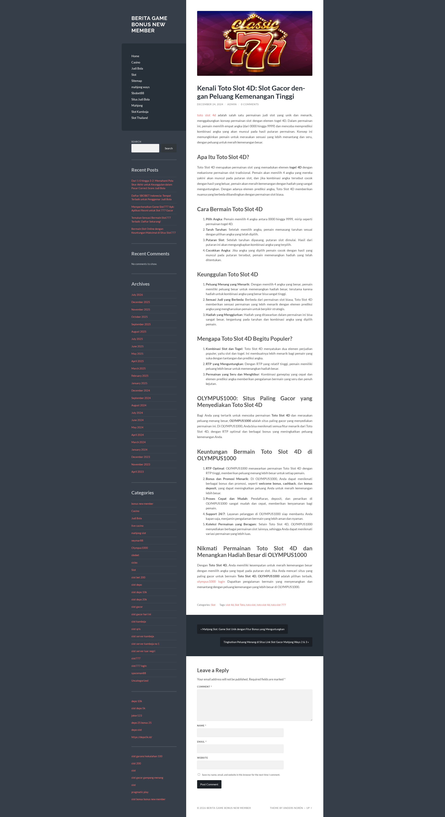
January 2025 (139, 383)
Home (135, 56)
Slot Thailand (139, 118)
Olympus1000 (139, 547)
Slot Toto (240, 604)
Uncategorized (139, 680)
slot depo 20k (139, 599)
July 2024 (137, 412)
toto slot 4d (206, 115)
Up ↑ (309, 808)
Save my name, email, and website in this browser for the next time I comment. (241, 774)
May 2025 (137, 353)
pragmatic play (139, 792)
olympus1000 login (211, 581)
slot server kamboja (142, 636)
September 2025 (141, 324)
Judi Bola (137, 68)
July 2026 (137, 294)
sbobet (135, 555)
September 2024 (141, 397)
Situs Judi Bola (140, 99)
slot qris (136, 628)
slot (133, 770)
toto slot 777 (278, 604)
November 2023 (140, 464)
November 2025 (140, 309)
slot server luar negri (143, 651)
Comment (204, 686)
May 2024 (137, 427)
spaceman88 (138, 673)
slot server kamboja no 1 (145, 643)
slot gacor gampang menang (147, 777)
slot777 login (139, 665)
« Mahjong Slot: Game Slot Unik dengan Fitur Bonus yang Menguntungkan (242, 629)
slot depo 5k (138, 708)
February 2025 (139, 375)
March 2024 (138, 442)
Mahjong (137, 105)
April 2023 (137, 471)
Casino (135, 62)
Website (202, 757)
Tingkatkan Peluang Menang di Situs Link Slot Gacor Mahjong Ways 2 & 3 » (266, 642)
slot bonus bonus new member (148, 799)
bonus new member (142, 503)
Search (136, 141)
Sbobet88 (137, 93)
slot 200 (136, 763)
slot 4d (230, 604)
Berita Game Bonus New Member (149, 24)
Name (201, 725)
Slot (133, 74)
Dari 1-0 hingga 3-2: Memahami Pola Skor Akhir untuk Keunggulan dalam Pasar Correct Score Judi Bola (152, 184)
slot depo (136, 584)
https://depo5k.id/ (141, 737)
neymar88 (137, 540)
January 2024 (139, 449)
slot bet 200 (138, 577)
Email (202, 741)
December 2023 (140, 456)
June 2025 (137, 346)
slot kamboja (138, 621)
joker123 (136, 715)
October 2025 (139, 316)
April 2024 (137, 434)
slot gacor (137, 606)
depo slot (136, 729)
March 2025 (138, 368)
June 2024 (137, 420)
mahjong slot (138, 533)
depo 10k (136, 701)
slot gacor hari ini (141, 614)
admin (232, 104)
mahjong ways (140, 87)
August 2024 (138, 405)
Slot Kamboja (139, 112)
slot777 (135, 658)
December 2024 (140, 390)
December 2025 (140, 302)
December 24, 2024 (210, 104)
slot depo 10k (139, 592)
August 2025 (138, 331)
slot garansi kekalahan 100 (146, 756)
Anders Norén (293, 808)
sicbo (134, 562)
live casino (137, 525)
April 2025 (137, 361)
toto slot (251, 604)
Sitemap (136, 81)
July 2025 (137, 338)
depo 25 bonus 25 (141, 722)
